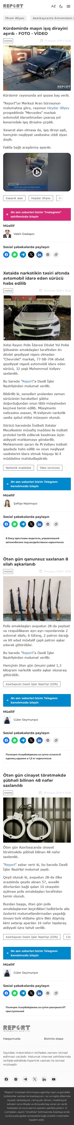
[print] (48, 254)
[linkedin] (39, 254)
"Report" (27, 381)
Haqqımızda (11, 1038)
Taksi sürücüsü (50, 467)
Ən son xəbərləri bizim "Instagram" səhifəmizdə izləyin (36, 214)
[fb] (6, 254)
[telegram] (23, 254)
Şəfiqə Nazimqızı (25, 503)
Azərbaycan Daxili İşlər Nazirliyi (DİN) (32, 684)
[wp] (14, 254)
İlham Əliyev (14, 18)
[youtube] (54, 1079)
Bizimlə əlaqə (53, 1038)
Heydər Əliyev (58, 108)
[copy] (56, 254)
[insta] (16, 1079)
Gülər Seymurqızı (26, 719)
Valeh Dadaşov (24, 234)
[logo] (13, 6)
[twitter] (31, 254)
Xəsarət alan (14, 198)
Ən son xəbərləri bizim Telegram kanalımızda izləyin (34, 484)
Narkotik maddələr (18, 467)
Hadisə (8, 41)
